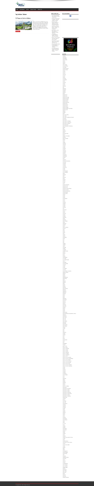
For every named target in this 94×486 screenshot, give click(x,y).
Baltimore (64, 88)
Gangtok (64, 203)
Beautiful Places (65, 104)
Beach (64, 93)
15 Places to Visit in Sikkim (23, 18)
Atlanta (64, 77)
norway (64, 328)
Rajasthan (64, 378)
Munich (64, 308)
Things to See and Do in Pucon (68, 437)
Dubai (64, 178)
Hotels (27, 9)
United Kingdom (65, 452)
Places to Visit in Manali (67, 359)
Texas (64, 434)
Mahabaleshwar (65, 277)
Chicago (64, 157)
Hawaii (64, 218)
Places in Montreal (66, 352)
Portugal (64, 372)
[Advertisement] (59, 4)
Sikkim (64, 414)
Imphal (64, 232)
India (63, 233)
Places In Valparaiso (66, 354)
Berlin (64, 113)
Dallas (64, 173)
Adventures (64, 57)
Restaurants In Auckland (67, 388)
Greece (64, 212)
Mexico (64, 294)
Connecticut (65, 167)
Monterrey (64, 304)
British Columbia (65, 138)
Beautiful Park (65, 103)
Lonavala (64, 264)
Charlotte (64, 152)
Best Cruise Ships (66, 114)
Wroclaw (64, 474)
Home (17, 9)
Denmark (64, 177)
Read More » (18, 31)
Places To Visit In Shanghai (67, 364)
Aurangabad (65, 79)
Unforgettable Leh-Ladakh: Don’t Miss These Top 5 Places (55, 35)
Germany (64, 207)
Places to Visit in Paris (66, 363)
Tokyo (64, 439)
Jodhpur (64, 248)
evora (64, 183)
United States (65, 453)
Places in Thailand (66, 353)
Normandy (64, 323)
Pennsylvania (65, 339)
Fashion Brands (65, 192)
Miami (64, 297)
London (64, 267)
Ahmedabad (65, 58)
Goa (63, 208)
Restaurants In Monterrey (67, 392)
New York (64, 318)
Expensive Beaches (66, 184)
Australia (64, 82)
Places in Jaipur (65, 349)
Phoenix (64, 344)
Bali (63, 87)
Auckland (64, 78)
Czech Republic (65, 172)
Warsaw (64, 468)
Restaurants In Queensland (67, 393)
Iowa (63, 239)
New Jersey (65, 317)
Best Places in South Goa (67, 122)
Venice (64, 459)
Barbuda (64, 92)
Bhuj (63, 128)
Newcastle (64, 322)
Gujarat (64, 214)
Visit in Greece (65, 464)
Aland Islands (65, 59)
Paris (64, 337)
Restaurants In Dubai (66, 389)
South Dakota (65, 419)
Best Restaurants (65, 124)
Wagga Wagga (65, 467)
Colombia (64, 163)
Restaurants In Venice (66, 394)
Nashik (64, 309)
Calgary (64, 142)
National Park (65, 312)
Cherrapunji (64, 154)
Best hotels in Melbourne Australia (68, 117)
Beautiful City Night (66, 97)
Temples (64, 433)
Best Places (65, 119)
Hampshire (64, 217)
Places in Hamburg (66, 348)
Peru (63, 342)
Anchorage (64, 67)
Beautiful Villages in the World (67, 108)
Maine (64, 279)
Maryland (64, 287)
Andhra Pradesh (65, 69)
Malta (64, 283)
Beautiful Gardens (66, 99)
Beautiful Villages (65, 107)
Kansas (64, 252)
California (64, 143)
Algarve (64, 63)
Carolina (64, 149)
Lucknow (64, 269)
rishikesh (64, 398)
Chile (63, 158)
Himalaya (64, 219)
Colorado (64, 164)
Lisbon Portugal (65, 263)
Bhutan (64, 129)
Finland (64, 194)
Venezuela (64, 458)
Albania (64, 62)
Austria (64, 83)
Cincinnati (64, 162)
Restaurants (22, 9)
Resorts (64, 383)
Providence (64, 373)
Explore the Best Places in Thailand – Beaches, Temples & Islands (56, 19)
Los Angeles (65, 268)
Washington (65, 469)
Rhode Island (65, 397)
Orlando (64, 334)
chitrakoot (64, 159)
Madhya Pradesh (65, 272)
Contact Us (40, 9)
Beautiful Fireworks (66, 98)
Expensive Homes (66, 189)
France (64, 199)
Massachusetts (65, 288)
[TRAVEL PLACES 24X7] (20, 5)
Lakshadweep (65, 257)
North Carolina (65, 324)
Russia (64, 399)
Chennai (64, 153)
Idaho (64, 229)
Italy (63, 242)
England (64, 179)
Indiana (64, 234)
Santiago (64, 404)
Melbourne (64, 292)
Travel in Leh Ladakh (66, 444)
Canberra (64, 148)
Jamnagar (64, 247)
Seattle (64, 408)
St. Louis (64, 423)
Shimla (64, 413)
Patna (64, 338)
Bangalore (64, 89)
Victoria (64, 462)
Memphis (64, 293)
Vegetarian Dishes (66, 457)
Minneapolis (65, 299)
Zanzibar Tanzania (66, 477)
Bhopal (64, 127)
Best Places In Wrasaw (66, 123)
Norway (64, 327)
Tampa (64, 432)
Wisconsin (64, 472)
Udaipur (64, 447)
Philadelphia (65, 343)
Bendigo (64, 112)
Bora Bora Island (65, 133)
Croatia (64, 168)
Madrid (64, 274)
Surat (64, 424)
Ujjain (64, 448)
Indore (64, 238)
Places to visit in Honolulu (67, 357)
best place (64, 118)
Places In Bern (65, 347)
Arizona (64, 72)
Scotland (64, 407)
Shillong (64, 412)
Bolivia (64, 132)
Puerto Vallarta (65, 374)
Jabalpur (64, 243)
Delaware (64, 174)
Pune (64, 377)
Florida (64, 197)
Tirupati (64, 438)
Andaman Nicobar (65, 68)
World (64, 473)
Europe (64, 182)
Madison (64, 273)
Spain (64, 422)
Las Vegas (64, 258)
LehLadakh (64, 262)
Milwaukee (64, 298)
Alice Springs (65, 64)
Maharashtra (65, 278)
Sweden (64, 427)
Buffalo (64, 139)
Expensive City (65, 187)
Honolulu (64, 224)
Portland (64, 369)
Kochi (64, 254)
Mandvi (64, 284)
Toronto (64, 443)
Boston (64, 134)
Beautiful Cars (65, 94)
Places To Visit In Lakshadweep (68, 358)
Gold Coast (64, 209)
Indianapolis (65, 237)
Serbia (64, 409)
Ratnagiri (64, 382)
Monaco (64, 303)
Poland (64, 367)
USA (63, 454)
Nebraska (64, 314)
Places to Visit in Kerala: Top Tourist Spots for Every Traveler (56, 38)
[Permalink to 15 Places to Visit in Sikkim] (23, 29)
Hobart (64, 222)
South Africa (65, 418)
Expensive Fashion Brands (67, 188)
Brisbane (64, 137)
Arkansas (64, 74)
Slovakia (64, 417)
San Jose (64, 402)
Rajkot (64, 379)
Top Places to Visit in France (67, 442)
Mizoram (64, 302)
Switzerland (65, 428)
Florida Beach (65, 198)
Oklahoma (64, 332)
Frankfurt (64, 202)
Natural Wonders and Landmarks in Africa (69, 313)
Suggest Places (33, 9)
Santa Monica (65, 403)
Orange (64, 333)
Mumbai (64, 307)
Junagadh (64, 249)
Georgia (64, 204)
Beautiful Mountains (66, 102)
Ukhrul (64, 449)
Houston (64, 228)
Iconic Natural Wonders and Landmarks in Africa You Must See (56, 16)
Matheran (64, 289)
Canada (64, 147)
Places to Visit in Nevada (67, 362)
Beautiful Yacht (65, 109)
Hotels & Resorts (65, 227)
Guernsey (64, 213)
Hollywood (64, 223)
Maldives (64, 282)
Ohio (63, 329)
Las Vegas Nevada (66, 259)
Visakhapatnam (65, 463)
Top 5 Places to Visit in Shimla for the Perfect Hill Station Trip (55, 41)
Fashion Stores (65, 193)
